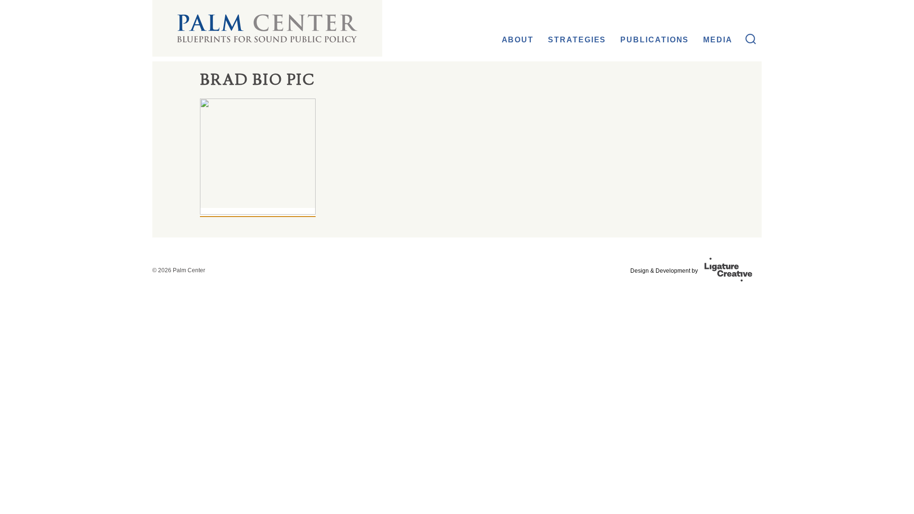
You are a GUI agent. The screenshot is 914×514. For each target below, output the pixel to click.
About (518, 40)
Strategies (577, 40)
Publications (654, 40)
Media (718, 40)
